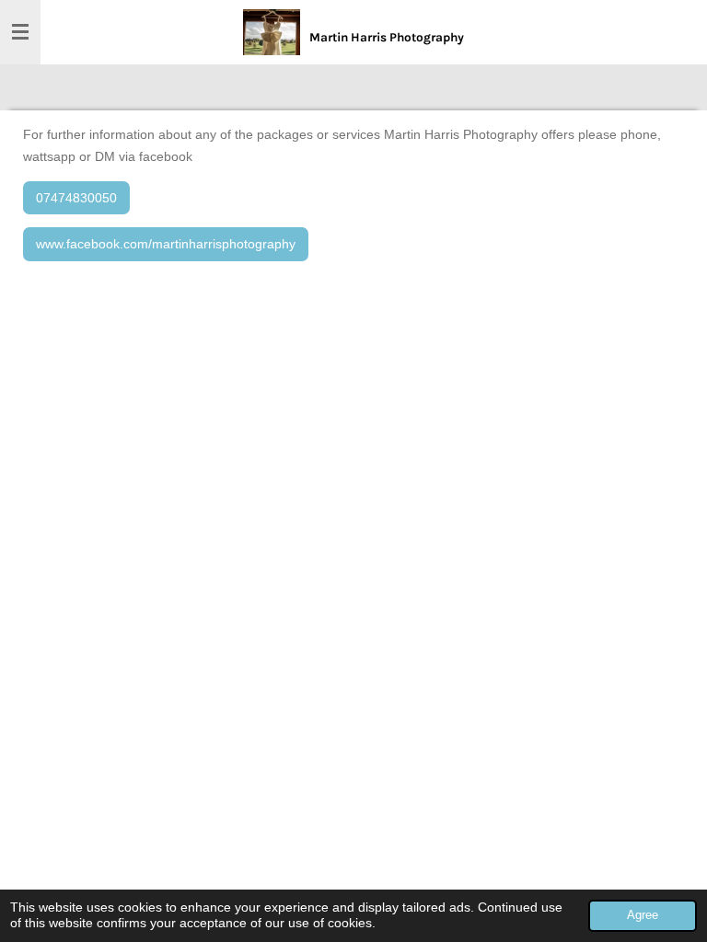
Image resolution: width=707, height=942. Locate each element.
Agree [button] (642, 915)
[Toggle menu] (20, 32)
